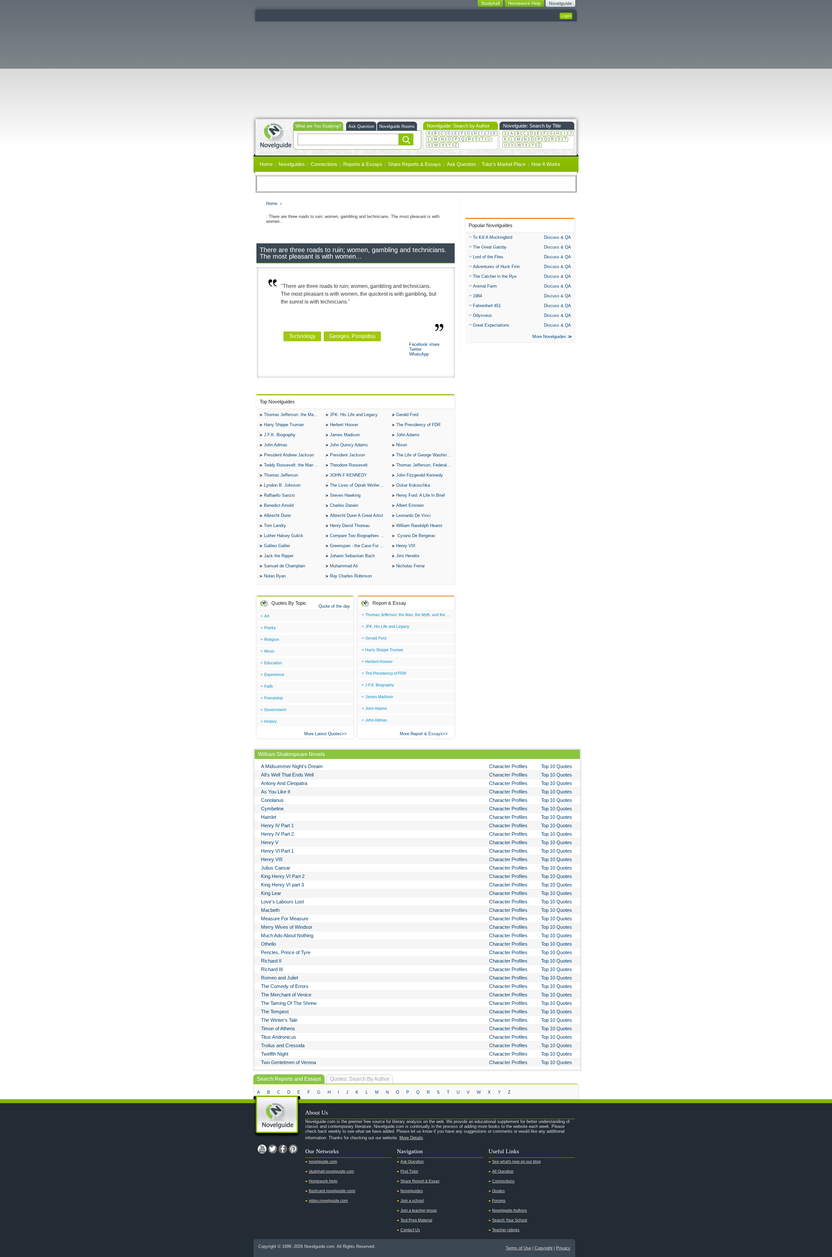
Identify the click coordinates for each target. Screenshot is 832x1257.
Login (566, 16)
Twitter (415, 349)
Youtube (261, 1149)
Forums (498, 1200)
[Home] (275, 135)
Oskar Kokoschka (413, 485)
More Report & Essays (421, 733)
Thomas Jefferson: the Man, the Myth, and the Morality (293, 414)
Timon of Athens (278, 1028)
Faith (268, 686)
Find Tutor (409, 1171)
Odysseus (482, 315)
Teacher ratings (505, 1230)
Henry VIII (405, 545)
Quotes (498, 1191)
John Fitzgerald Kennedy (419, 475)
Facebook (282, 1149)
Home (266, 164)
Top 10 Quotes (556, 766)
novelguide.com (323, 1161)
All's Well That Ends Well (287, 774)
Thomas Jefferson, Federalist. (424, 465)
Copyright (543, 1248)
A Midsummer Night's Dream (292, 766)
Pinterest (293, 1149)
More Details (411, 1137)
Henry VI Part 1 (277, 851)
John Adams (408, 434)
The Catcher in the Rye (494, 276)
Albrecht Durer (277, 515)
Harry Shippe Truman (284, 424)
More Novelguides (549, 336)
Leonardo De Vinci (413, 515)
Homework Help (323, 1181)
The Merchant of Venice (286, 994)
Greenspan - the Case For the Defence (359, 545)
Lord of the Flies (488, 256)
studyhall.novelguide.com (331, 1171)
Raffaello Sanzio (279, 495)
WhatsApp (419, 354)
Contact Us (410, 1230)
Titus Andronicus (278, 1037)
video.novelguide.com (328, 1200)
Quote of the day (334, 606)
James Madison (345, 434)
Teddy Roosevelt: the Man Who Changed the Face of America (293, 465)
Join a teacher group (418, 1210)
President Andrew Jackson (289, 455)
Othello (268, 944)
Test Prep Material (416, 1220)
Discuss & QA (557, 237)
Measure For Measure (284, 918)
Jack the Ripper (278, 555)
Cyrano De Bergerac (416, 535)
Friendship (273, 698)
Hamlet (268, 817)
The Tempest (275, 1011)
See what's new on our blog (516, 1161)
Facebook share (424, 344)
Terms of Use (518, 1248)
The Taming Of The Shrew (289, 1003)
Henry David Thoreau (350, 525)
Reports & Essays (362, 164)
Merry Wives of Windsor (286, 927)
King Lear (271, 893)
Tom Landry (275, 525)
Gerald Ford (407, 414)
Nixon (401, 444)
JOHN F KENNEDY (348, 475)
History (270, 721)
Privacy (563, 1248)
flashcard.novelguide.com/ (332, 1191)
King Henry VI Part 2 (283, 876)
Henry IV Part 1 (277, 825)
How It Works (545, 164)
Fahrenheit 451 (487, 305)
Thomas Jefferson (281, 475)
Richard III (272, 969)
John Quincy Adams (349, 444)
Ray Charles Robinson (351, 576)
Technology (302, 336)
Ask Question (361, 126)
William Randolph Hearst (419, 525)
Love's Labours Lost (282, 901)
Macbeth (270, 910)
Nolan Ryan (275, 576)
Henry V (270, 842)
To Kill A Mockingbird (492, 237)
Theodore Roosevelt (349, 465)
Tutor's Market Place (504, 164)
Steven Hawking (345, 495)
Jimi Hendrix (408, 555)
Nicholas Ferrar (410, 565)
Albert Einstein (410, 505)
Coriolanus (272, 800)
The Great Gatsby (490, 247)
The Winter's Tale (279, 1020)
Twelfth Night (274, 1054)
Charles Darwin (344, 505)
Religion (271, 639)
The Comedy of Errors (284, 986)
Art (266, 616)
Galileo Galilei (277, 545)
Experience (274, 674)
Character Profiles (508, 766)
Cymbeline (272, 808)
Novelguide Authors (509, 1210)
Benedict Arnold (278, 505)
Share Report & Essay (419, 1181)
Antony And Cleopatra (284, 783)
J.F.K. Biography (279, 434)
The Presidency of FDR (418, 424)
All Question (503, 1171)
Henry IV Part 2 (277, 834)
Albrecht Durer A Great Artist (356, 515)
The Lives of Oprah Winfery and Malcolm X (359, 485)
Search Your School (509, 1220)
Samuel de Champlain (284, 565)
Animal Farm (485, 286)
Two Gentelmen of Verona (288, 1062)
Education (273, 663)
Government (275, 710)
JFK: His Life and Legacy (354, 414)
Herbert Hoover (344, 424)
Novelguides (292, 164)
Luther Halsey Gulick (283, 535)
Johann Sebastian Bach (352, 555)
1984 (477, 295)
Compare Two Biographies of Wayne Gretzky (359, 535)
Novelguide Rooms (397, 126)
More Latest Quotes (323, 733)
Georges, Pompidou (352, 336)
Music (269, 651)
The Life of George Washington (425, 455)
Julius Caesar (275, 868)
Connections (324, 164)
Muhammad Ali (344, 565)
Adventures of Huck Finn (496, 266)
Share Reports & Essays (414, 164)
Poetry (270, 628)
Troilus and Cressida (283, 1045)
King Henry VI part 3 (282, 884)
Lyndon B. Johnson (282, 485)
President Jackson (347, 455)
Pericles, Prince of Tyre (285, 952)
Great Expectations (491, 325)
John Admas (275, 444)
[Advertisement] (416, 70)
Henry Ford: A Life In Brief (420, 495)
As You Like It (275, 791)
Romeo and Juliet (279, 977)
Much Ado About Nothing (287, 935)
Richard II (271, 961)
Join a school (412, 1200)
